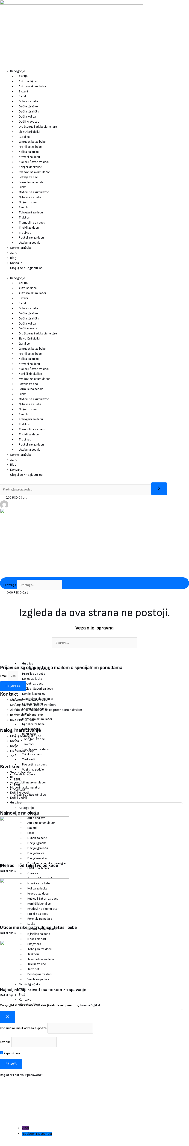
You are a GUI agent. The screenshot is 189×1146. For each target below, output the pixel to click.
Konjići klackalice (30, 167)
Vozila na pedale (29, 243)
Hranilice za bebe (30, 147)
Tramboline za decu (32, 222)
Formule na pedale (31, 182)
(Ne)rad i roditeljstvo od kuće (29, 865)
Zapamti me (12, 1053)
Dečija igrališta (29, 111)
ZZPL (13, 253)
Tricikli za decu (29, 228)
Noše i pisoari (28, 202)
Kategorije (17, 71)
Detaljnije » (8, 871)
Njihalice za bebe (30, 197)
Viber (25, 1128)
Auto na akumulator (32, 86)
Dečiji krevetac (29, 122)
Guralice (24, 137)
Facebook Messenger (37, 1134)
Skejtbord (25, 207)
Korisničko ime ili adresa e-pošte (23, 1028)
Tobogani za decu (31, 212)
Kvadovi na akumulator (34, 172)
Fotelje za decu (29, 177)
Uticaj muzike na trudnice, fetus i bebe (38, 927)
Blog (13, 258)
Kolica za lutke (29, 152)
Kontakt (16, 263)
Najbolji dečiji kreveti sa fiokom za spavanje (43, 989)
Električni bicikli (29, 132)
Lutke (23, 187)
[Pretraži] (159, 488)
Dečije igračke (28, 106)
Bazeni (23, 91)
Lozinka (5, 1042)
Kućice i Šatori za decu (34, 162)
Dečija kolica (27, 116)
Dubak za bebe (28, 101)
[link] (4, 504)
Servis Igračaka (21, 248)
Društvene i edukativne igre (38, 127)
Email (4, 676)
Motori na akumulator (34, 192)
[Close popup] (7, 1017)
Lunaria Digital (90, 1005)
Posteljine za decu (31, 237)
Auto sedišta (28, 81)
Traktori (24, 217)
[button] (20, 1099)
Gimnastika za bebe (32, 142)
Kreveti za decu (29, 157)
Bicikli (23, 96)
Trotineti (25, 233)
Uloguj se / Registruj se (26, 268)
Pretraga (9, 585)
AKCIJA (23, 76)
